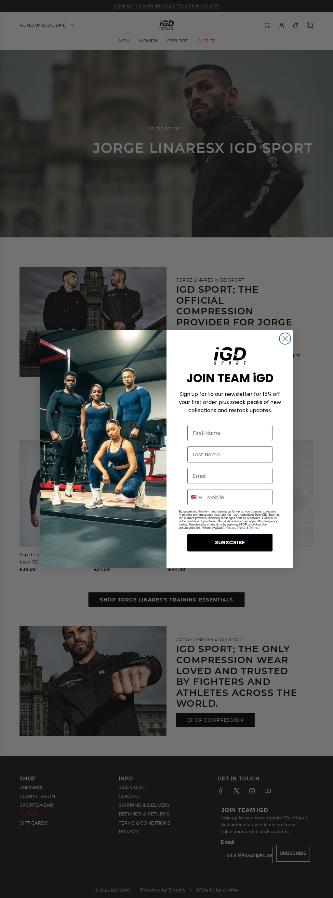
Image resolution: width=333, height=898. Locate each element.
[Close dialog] (285, 338)
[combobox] (196, 497)
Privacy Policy (236, 527)
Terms (253, 527)
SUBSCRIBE (230, 542)
